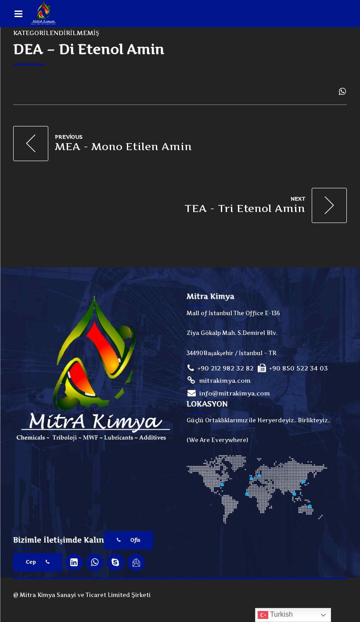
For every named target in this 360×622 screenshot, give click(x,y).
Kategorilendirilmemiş (56, 32)
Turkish (280, 614)
